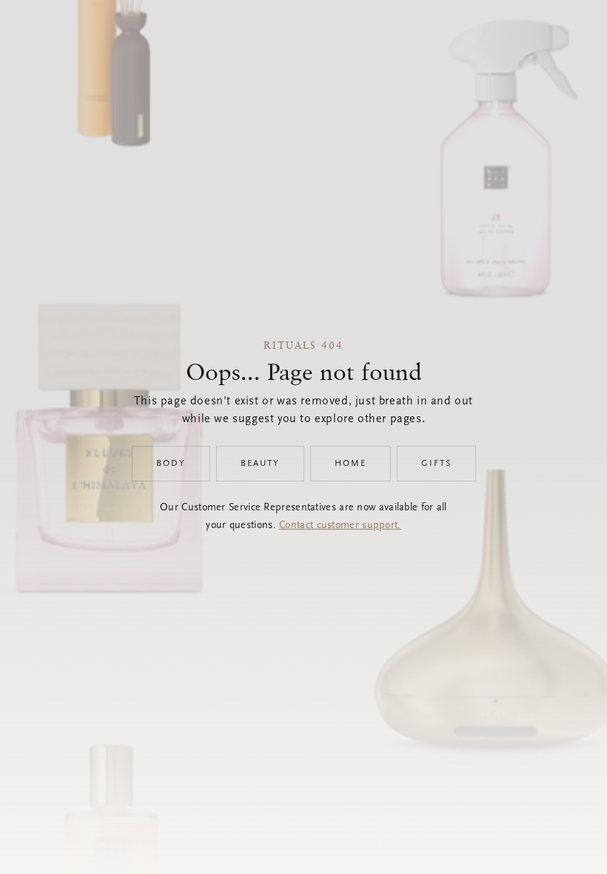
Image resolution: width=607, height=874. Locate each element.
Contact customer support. (340, 526)
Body (171, 463)
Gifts (436, 463)
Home (350, 463)
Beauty (260, 463)
